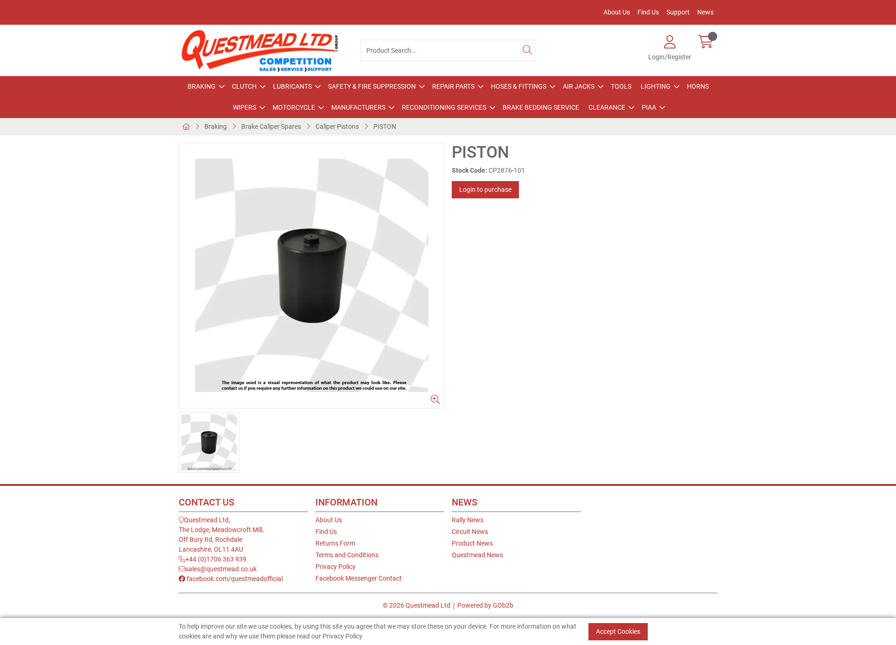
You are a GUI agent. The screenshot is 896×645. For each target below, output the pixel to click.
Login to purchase (485, 189)
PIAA (649, 107)
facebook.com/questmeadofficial (234, 578)
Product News (472, 543)
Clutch (244, 86)
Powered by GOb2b (485, 605)
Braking (202, 86)
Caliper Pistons (337, 126)
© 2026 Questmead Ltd (416, 605)
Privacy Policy (335, 566)
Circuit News (470, 531)
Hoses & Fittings (518, 86)
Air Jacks (579, 86)
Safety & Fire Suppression (372, 86)
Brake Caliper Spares (271, 126)
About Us (616, 12)
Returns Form (335, 543)
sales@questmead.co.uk (221, 569)
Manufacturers (358, 107)
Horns (698, 86)
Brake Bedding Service (541, 107)
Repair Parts (453, 86)
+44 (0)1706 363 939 (215, 559)
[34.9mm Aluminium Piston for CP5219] (311, 275)
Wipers (244, 107)
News (705, 12)
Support (678, 12)
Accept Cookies (618, 631)
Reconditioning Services (444, 107)
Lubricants (292, 86)
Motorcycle (294, 107)
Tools (621, 86)
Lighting (656, 86)
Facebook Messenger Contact (358, 578)
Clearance (606, 107)
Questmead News (477, 555)
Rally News (467, 520)
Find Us (648, 12)
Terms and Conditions (346, 555)
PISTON (384, 126)
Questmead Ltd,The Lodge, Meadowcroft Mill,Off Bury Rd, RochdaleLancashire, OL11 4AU (221, 534)
